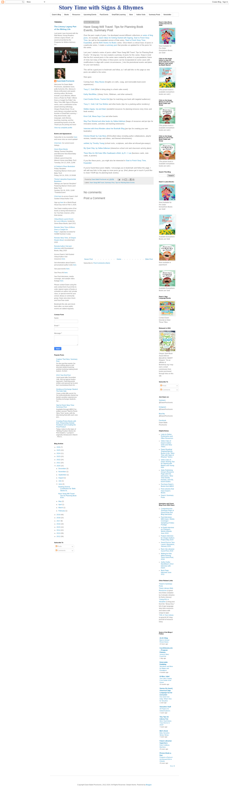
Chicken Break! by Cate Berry (95, 136)
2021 (59, 463)
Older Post (149, 259)
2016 (59, 524)
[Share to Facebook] (130, 179)
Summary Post (109, 182)
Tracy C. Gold (89, 89)
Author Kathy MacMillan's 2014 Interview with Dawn (167, 565)
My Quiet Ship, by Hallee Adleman (97, 148)
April (60, 505)
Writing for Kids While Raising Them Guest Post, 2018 (167, 556)
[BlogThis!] (125, 179)
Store (131, 15)
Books (66, 15)
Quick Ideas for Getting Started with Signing (116, 38)
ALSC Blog (164, 638)
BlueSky (162, 414)
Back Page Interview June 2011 (166, 572)
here (75, 137)
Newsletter (167, 15)
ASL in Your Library (166, 615)
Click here (57, 143)
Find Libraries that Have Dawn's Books (167, 491)
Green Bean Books (61, 149)
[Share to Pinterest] (133, 179)
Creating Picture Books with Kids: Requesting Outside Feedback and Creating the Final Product (66, 424)
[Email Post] (119, 179)
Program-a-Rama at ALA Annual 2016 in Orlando (166, 759)
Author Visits (140, 15)
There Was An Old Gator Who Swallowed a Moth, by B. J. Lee (107, 153)
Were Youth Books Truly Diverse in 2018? (165, 723)
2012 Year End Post (63, 375)
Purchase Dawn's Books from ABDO (167, 485)
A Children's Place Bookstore (64, 166)
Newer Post (88, 259)
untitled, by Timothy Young (94, 143)
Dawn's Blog (56, 15)
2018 (59, 518)
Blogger (148, 785)
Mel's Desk (164, 731)
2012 (59, 536)
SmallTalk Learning (119, 15)
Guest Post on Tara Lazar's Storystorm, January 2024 (168, 544)
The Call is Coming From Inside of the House (166, 680)
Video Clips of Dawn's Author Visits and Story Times (166, 444)
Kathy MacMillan (90, 94)
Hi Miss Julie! (165, 676)
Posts (59, 546)
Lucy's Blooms (61, 221)
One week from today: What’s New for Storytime (166, 699)
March (60, 508)
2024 (59, 453)
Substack (162, 400)
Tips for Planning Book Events (125, 182)
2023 (59, 456)
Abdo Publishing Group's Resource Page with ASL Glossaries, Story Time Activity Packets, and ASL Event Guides (167, 476)
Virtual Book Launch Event (63, 219)
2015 (59, 527)
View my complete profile (63, 128)
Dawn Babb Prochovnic (65, 81)
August (61, 478)
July (60, 481)
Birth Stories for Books (108, 43)
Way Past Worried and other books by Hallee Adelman (104, 121)
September (62, 475)
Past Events (104, 15)
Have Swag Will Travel (97, 182)
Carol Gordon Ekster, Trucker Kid (96, 99)
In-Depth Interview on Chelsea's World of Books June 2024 (167, 530)
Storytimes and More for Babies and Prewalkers (166, 668)
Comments (61, 550)
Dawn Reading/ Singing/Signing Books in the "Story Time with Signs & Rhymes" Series (167, 453)
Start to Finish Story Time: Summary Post (65, 406)
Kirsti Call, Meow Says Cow (94, 116)
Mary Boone (99, 82)
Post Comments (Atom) (101, 263)
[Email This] (123, 179)
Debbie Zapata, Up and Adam (95, 109)
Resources (76, 15)
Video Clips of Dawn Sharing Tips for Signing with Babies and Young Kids (168, 463)
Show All (172, 766)
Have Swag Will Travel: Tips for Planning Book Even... (67, 495)
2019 (59, 515)
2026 (59, 447)
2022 (59, 460)
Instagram (162, 407)
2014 (59, 530)
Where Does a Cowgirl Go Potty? (64, 229)
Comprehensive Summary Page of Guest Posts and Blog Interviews (167, 511)
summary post (111, 45)
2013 (59, 533)
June (60, 484)
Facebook (162, 420)
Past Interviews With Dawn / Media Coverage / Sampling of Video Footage (167, 521)
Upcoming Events (90, 15)
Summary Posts (154, 15)
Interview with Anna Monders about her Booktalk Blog (104, 129)
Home (119, 259)
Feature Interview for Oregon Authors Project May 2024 (167, 538)
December (62, 468)
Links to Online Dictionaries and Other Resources (167, 436)
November (62, 472)
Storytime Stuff (165, 707)
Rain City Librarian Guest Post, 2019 (167, 550)
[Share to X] (128, 179)
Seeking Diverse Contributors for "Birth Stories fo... (67, 489)
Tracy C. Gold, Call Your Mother (96, 104)
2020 (59, 466)
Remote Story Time (61, 227)
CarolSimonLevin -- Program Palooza (166, 650)
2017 (59, 521)
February (61, 511)
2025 (59, 450)
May (60, 501)
